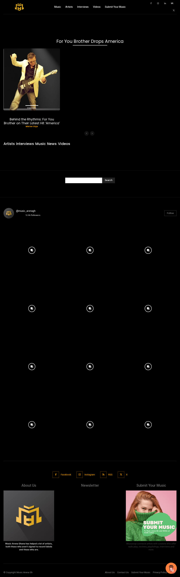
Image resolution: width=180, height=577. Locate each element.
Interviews (31, 108)
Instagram (90, 474)
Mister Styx (32, 126)
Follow (170, 213)
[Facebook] (151, 3)
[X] (173, 10)
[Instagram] (158, 3)
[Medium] (172, 3)
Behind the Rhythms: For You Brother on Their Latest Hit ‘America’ (32, 121)
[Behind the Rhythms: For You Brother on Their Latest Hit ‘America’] (32, 79)
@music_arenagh (26, 211)
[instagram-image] (32, 249)
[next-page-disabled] (92, 133)
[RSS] (103, 475)
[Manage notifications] (173, 570)
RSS (110, 474)
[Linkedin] (165, 3)
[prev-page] (86, 133)
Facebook (66, 474)
